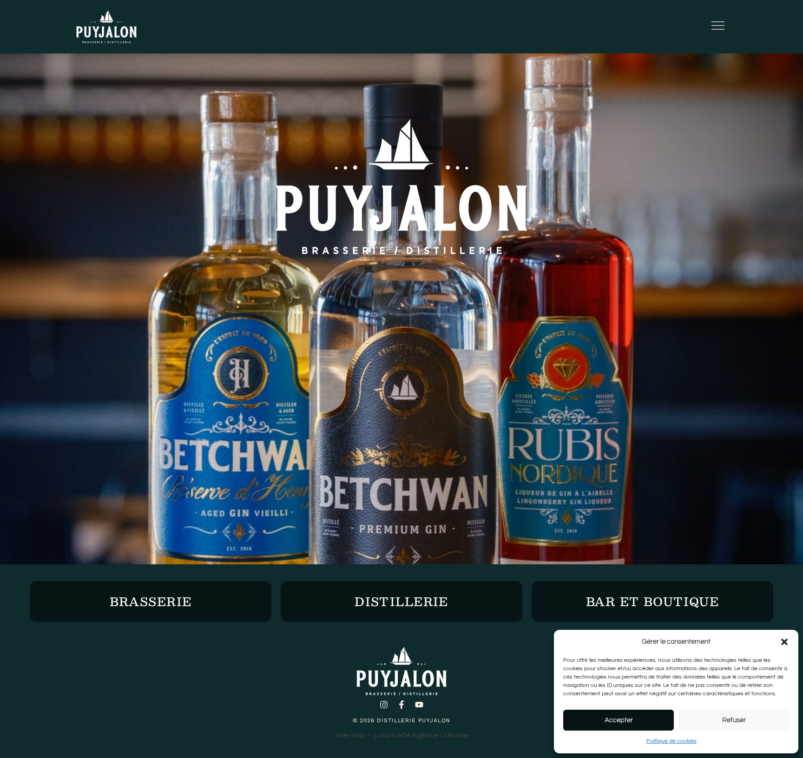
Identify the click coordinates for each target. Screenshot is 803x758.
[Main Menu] (718, 26)
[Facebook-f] (401, 704)
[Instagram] (384, 704)
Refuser (734, 720)
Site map (350, 735)
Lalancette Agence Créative (421, 735)
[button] (784, 642)
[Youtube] (419, 704)
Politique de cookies (671, 741)
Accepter (619, 720)
